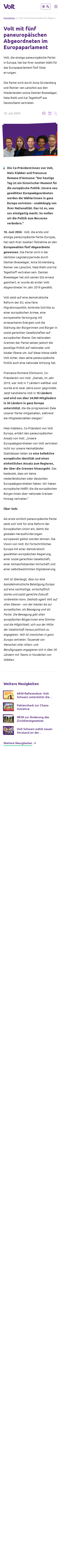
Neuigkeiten (9, 18)
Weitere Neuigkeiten (18, 743)
